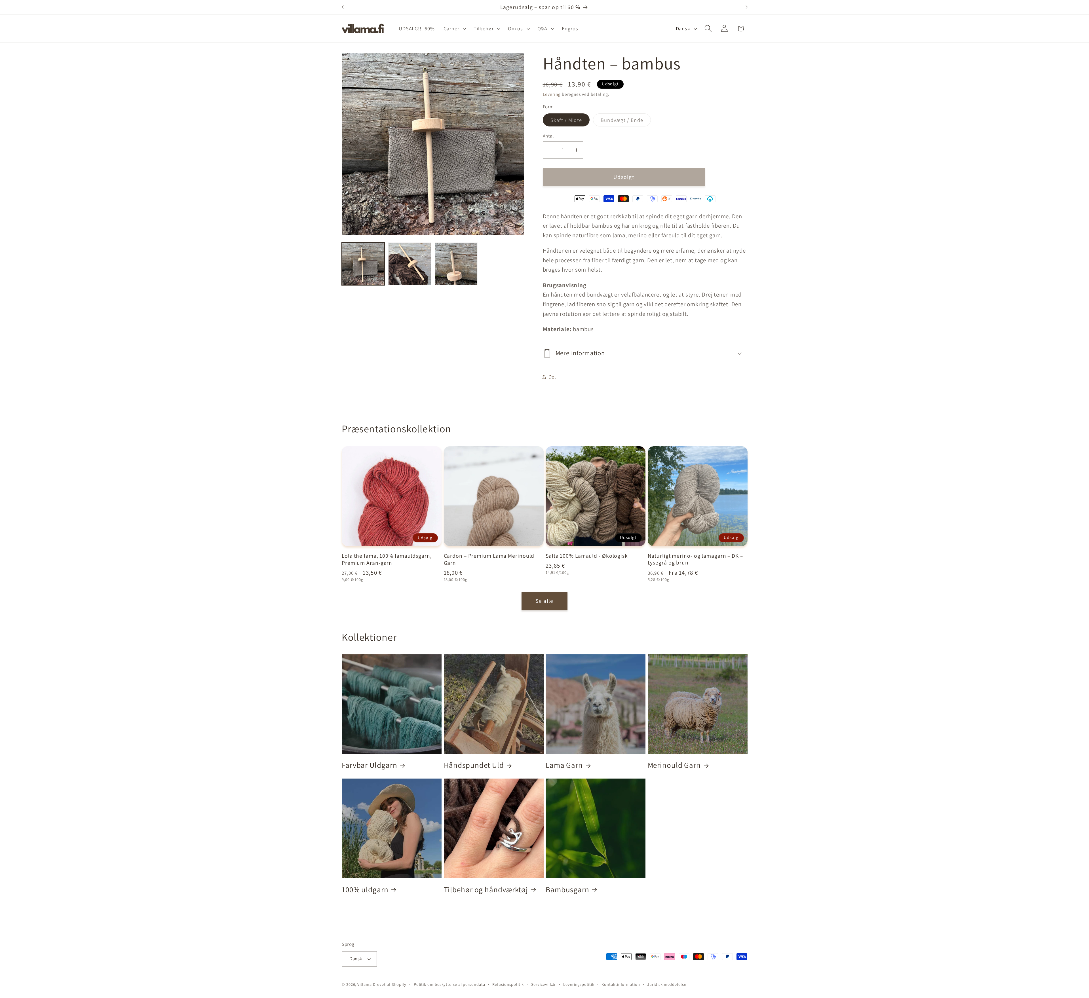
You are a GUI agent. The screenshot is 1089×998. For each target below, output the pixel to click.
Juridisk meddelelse (666, 984)
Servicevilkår (543, 984)
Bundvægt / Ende (626, 121)
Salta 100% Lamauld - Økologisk (587, 555)
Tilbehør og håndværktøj (486, 889)
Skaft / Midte (570, 121)
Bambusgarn (567, 889)
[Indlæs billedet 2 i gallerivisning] (409, 263)
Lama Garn (564, 765)
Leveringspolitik (578, 984)
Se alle (544, 600)
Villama (364, 984)
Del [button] (552, 376)
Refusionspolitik (508, 984)
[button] (454, 28)
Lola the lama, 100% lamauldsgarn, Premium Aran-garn (387, 559)
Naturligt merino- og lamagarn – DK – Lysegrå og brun (695, 559)
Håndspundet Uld (474, 765)
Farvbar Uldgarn (369, 765)
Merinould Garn (674, 765)
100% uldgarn (365, 889)
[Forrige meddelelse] (342, 7)
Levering (552, 94)
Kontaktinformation (621, 984)
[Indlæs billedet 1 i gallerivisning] (363, 263)
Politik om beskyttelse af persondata (449, 984)
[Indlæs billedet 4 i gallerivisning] (456, 263)
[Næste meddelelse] (746, 7)
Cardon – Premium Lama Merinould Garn (489, 559)
